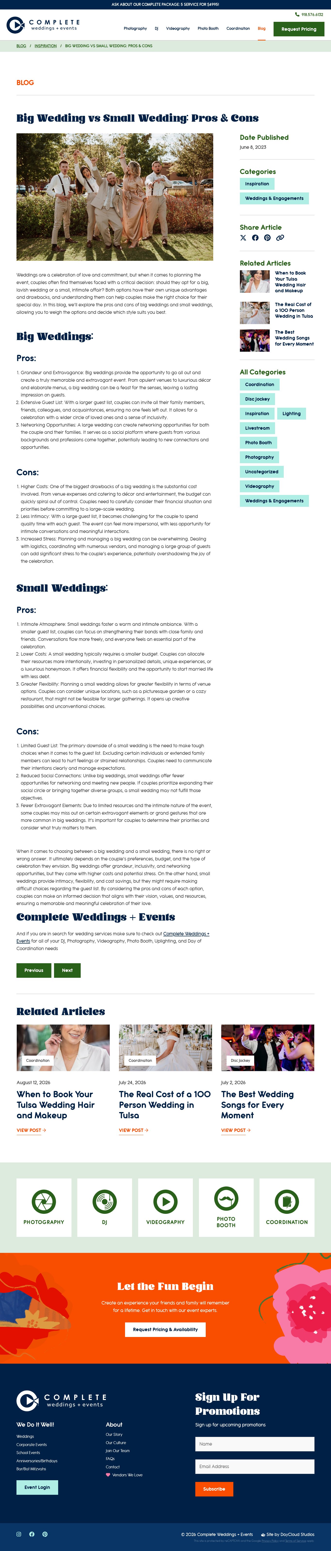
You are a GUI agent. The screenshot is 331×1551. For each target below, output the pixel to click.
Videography (178, 28)
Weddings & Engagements (274, 198)
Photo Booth (208, 28)
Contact (113, 1467)
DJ (156, 28)
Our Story (114, 1434)
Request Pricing (299, 29)
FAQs (110, 1458)
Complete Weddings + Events (225, 1534)
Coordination (238, 28)
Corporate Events (31, 1444)
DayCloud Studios (298, 1534)
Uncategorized (261, 472)
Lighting (292, 413)
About (114, 1424)
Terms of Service (295, 1541)
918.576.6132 (312, 14)
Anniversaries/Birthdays (36, 1461)
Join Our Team (118, 1450)
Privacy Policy (270, 1541)
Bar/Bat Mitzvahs (31, 1469)
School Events (28, 1452)
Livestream (257, 428)
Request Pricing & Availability (165, 1329)
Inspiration (46, 45)
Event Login (37, 1487)
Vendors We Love (126, 1475)
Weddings (25, 1436)
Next (67, 970)
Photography (135, 28)
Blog (262, 28)
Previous (33, 970)
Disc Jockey (257, 399)
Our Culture (116, 1442)
